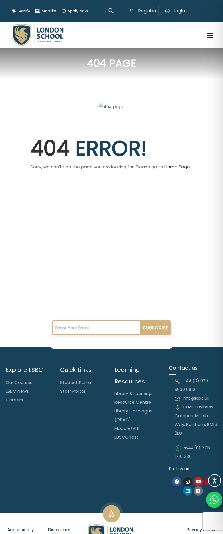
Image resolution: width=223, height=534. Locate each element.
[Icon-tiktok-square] (198, 491)
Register (147, 11)
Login (179, 11)
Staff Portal (72, 391)
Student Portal (76, 382)
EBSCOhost (126, 437)
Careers (14, 400)
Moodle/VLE (126, 428)
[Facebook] (176, 481)
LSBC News (17, 391)
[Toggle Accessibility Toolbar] (215, 480)
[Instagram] (187, 481)
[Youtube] (198, 481)
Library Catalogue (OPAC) (133, 415)
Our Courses (19, 382)
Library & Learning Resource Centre (133, 397)
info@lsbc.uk (196, 398)
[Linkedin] (187, 491)
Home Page (177, 167)
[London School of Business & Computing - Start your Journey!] (38, 35)
